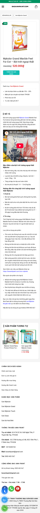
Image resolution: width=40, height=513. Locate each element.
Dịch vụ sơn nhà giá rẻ (9, 376)
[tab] (20, 114)
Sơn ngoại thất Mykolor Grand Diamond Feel (26, 347)
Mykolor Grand (24, 117)
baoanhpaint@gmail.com (14, 452)
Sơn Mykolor (6, 402)
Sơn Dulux (5, 416)
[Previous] (5, 342)
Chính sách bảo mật (8, 371)
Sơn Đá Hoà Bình (7, 420)
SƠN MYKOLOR (6, 15)
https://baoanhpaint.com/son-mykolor (15, 271)
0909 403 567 (10, 456)
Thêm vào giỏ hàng (11, 73)
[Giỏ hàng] (36, 6)
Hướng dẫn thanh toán (9, 385)
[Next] (34, 342)
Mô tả (7, 114)
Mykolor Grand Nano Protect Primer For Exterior (11, 347)
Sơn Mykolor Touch (8, 411)
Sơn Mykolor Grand (21, 15)
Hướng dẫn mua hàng (9, 380)
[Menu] (3, 6)
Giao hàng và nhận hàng (10, 390)
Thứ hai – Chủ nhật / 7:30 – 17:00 (13, 482)
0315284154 (10, 447)
